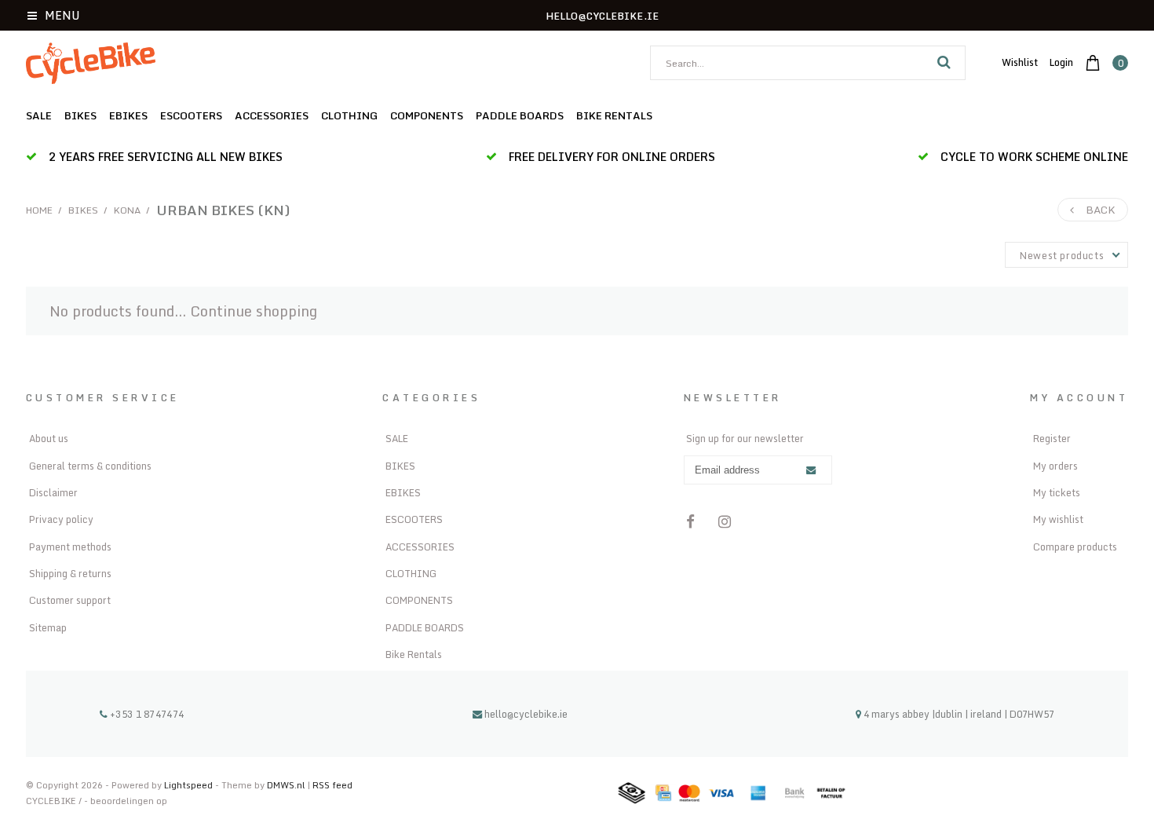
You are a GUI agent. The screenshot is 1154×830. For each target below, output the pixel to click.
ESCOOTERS (191, 115)
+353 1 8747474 (146, 714)
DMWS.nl (287, 784)
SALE (39, 115)
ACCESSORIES (272, 115)
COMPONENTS (426, 115)
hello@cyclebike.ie (526, 714)
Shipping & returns (70, 573)
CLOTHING (349, 115)
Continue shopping (253, 311)
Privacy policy (61, 519)
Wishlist (1020, 62)
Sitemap (48, 627)
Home (39, 210)
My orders (1055, 466)
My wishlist (1058, 519)
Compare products (1075, 546)
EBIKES (128, 115)
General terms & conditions (90, 466)
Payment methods (70, 546)
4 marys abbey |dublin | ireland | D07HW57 (957, 714)
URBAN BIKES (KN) (223, 210)
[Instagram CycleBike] (725, 521)
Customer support (70, 600)
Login (1061, 62)
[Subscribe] (810, 470)
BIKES (80, 115)
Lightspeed (188, 784)
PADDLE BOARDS (520, 115)
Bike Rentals (614, 115)
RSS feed (332, 784)
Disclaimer (53, 492)
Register (1052, 438)
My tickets (1056, 492)
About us (48, 438)
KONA (127, 210)
